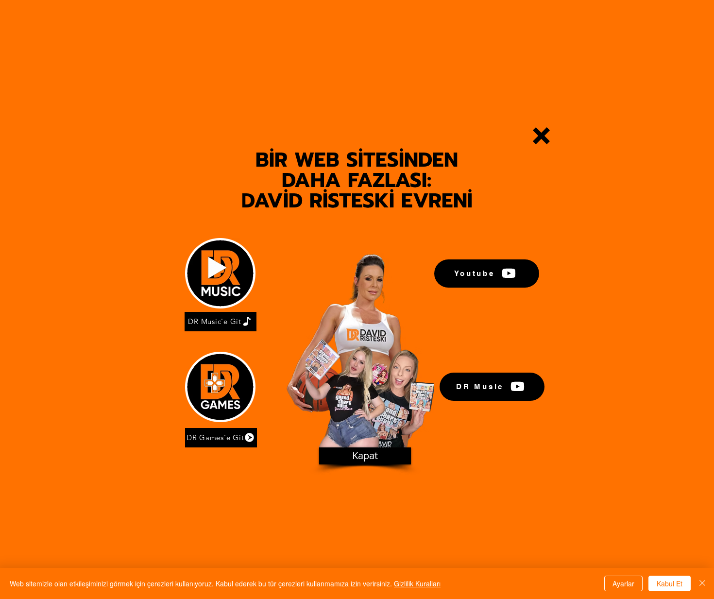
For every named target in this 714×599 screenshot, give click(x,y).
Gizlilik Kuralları (417, 583)
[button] (541, 135)
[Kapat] (702, 583)
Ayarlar (623, 583)
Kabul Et (669, 583)
